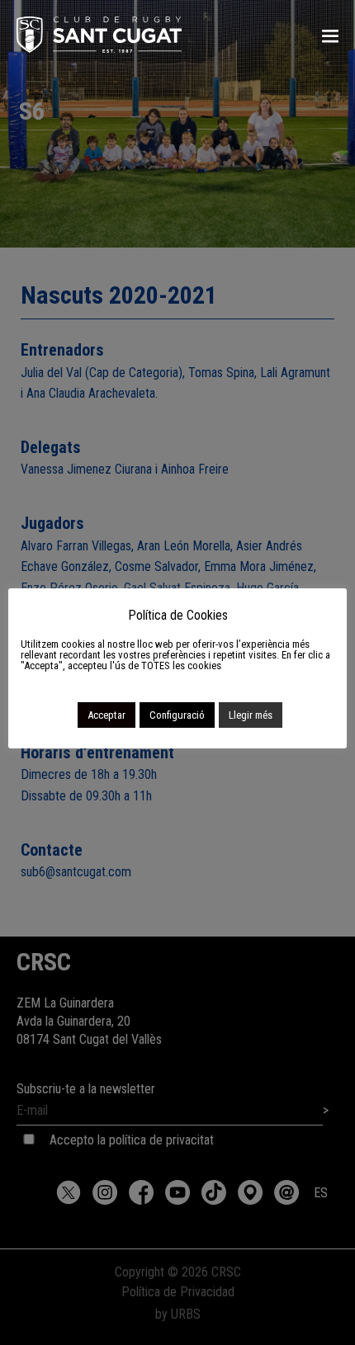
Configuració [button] (177, 715)
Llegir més (250, 715)
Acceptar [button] (106, 715)
